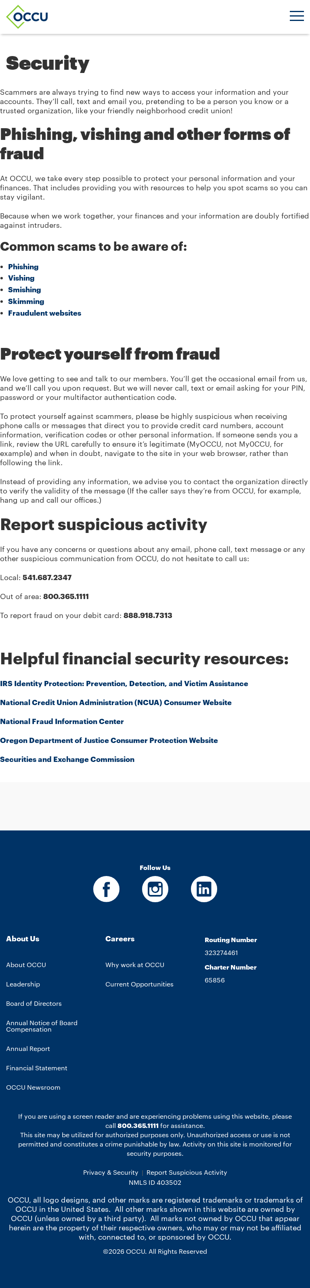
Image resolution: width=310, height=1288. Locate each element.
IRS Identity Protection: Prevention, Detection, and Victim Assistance (124, 683)
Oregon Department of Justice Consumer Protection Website (109, 740)
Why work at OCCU (134, 964)
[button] (297, 17)
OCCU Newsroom (33, 1087)
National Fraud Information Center (62, 721)
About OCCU (26, 964)
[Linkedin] (204, 897)
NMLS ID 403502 (155, 1182)
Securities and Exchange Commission (67, 759)
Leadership (23, 984)
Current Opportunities (139, 984)
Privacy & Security (110, 1172)
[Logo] (27, 17)
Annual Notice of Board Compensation (42, 1026)
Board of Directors (34, 1003)
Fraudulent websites (44, 312)
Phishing (23, 266)
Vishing (21, 277)
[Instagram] (155, 897)
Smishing (24, 289)
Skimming (26, 301)
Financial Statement (36, 1068)
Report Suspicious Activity (187, 1172)
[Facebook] (106, 897)
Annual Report (28, 1048)
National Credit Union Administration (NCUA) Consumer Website (116, 702)
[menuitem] (55, 1016)
